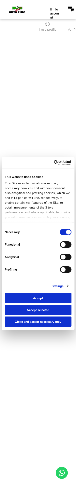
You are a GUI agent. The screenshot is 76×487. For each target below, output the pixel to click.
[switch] (65, 244)
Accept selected (38, 310)
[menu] (70, 7)
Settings (58, 286)
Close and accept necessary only (38, 321)
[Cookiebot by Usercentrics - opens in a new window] (54, 162)
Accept (38, 298)
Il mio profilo (48, 29)
